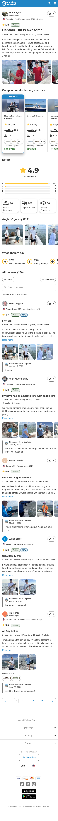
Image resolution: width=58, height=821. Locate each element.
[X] (28, 784)
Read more (7, 340)
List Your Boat (29, 757)
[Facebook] (22, 784)
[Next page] (53, 700)
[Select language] (34, 766)
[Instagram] (34, 784)
